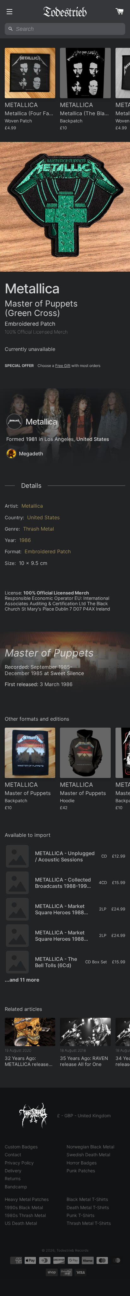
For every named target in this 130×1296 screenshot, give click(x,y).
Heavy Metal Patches (27, 1199)
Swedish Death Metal (88, 1154)
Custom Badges (21, 1146)
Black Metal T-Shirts (87, 1199)
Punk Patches (81, 1170)
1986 (25, 540)
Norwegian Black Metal (90, 1146)
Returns (13, 1178)
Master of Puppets (49, 653)
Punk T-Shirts (80, 1215)
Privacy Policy (19, 1162)
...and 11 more (22, 980)
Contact (13, 1154)
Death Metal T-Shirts (88, 1207)
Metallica (32, 506)
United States (92, 439)
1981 (31, 439)
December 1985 (24, 673)
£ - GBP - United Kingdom (84, 1115)
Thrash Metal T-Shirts (89, 1223)
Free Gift (62, 365)
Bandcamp (16, 1186)
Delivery (13, 1170)
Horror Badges (82, 1162)
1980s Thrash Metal (25, 1215)
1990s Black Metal (24, 1207)
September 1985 (50, 667)
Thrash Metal (38, 529)
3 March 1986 (56, 684)
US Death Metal (21, 1223)
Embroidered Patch (48, 551)
